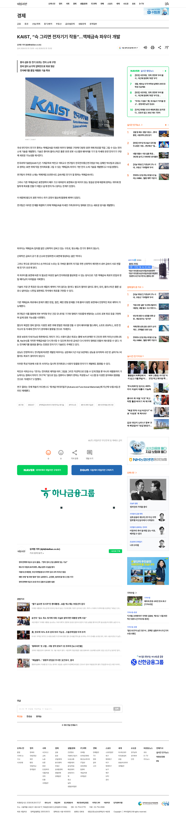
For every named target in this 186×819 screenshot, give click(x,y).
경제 (74, 3)
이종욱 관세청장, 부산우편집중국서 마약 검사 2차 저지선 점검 (42, 572)
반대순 (39, 716)
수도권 (125, 3)
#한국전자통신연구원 (105, 405)
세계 (118, 3)
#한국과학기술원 (87, 405)
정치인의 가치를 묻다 (138, 507)
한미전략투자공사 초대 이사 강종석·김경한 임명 (37, 581)
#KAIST (31, 405)
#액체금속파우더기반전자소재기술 (51, 405)
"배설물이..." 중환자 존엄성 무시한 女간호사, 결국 (53, 660)
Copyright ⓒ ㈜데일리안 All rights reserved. (130, 811)
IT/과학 (94, 3)
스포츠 (110, 3)
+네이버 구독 (115, 551)
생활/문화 (83, 3)
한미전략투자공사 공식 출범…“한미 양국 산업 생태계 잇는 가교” (43, 562)
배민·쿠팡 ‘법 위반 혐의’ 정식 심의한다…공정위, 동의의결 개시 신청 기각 (46, 577)
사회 (67, 3)
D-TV (141, 3)
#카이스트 (72, 405)
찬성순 (29, 716)
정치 (60, 3)
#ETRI (20, 405)
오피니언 (51, 3)
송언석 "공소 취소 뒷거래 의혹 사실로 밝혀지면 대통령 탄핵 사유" (59, 618)
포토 (133, 3)
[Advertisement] (70, 684)
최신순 (20, 716)
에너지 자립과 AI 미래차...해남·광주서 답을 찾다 (37, 567)
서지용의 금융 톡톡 (136, 514)
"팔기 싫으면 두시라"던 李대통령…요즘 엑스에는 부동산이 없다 (58, 603)
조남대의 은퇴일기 (136, 542)
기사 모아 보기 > (37, 553)
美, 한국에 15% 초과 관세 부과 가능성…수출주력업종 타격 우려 (59, 632)
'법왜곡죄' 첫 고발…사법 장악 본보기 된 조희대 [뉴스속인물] (57, 646)
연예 (102, 3)
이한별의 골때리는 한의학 (138, 527)
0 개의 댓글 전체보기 (69, 725)
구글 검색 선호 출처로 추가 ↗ (130, 48)
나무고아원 (134, 545)
